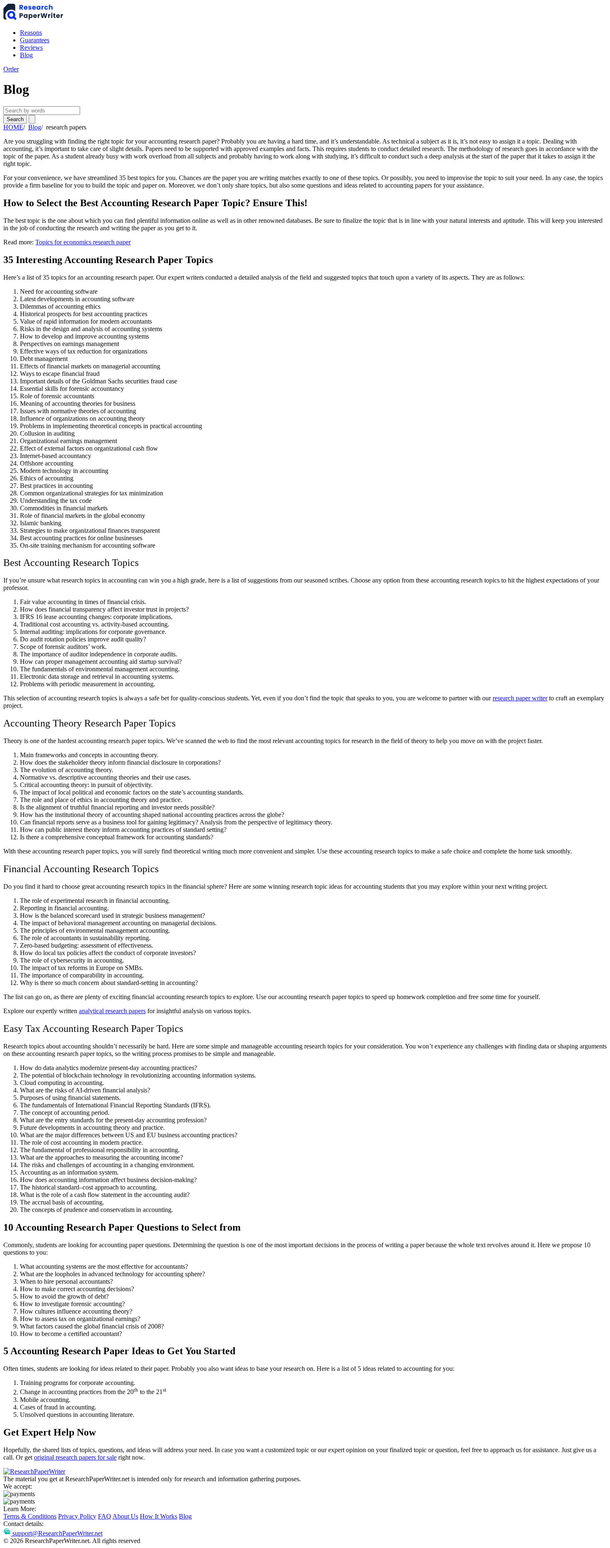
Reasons (31, 32)
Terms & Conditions (29, 1516)
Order (11, 69)
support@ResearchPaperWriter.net (57, 1533)
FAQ (104, 1516)
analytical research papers (112, 1010)
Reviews (31, 47)
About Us (125, 1516)
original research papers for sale (75, 1457)
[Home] (34, 18)
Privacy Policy (77, 1516)
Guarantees (34, 40)
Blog (26, 55)
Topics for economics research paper (83, 242)
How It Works (158, 1516)
